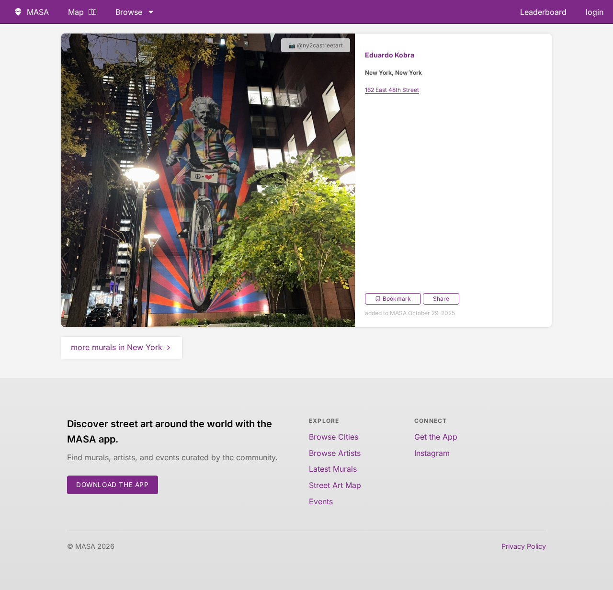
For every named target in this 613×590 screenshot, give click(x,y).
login (594, 12)
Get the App (435, 437)
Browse (128, 12)
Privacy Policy (523, 546)
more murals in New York (116, 347)
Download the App (112, 484)
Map (76, 12)
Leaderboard (543, 12)
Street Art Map (335, 485)
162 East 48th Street (392, 89)
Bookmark (397, 298)
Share (441, 298)
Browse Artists (335, 453)
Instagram (432, 453)
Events (321, 501)
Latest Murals (333, 469)
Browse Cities (333, 437)
